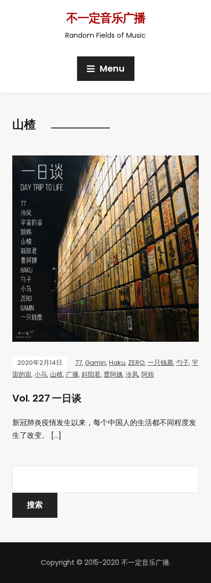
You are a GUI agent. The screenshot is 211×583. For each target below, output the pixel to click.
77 (78, 362)
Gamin (95, 362)
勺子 (182, 362)
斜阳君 (91, 374)
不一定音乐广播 (105, 18)
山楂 (56, 374)
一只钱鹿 (160, 362)
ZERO (136, 362)
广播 (72, 374)
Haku (117, 362)
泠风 (132, 374)
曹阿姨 (113, 374)
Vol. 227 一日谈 (46, 398)
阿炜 (147, 374)
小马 (40, 374)
